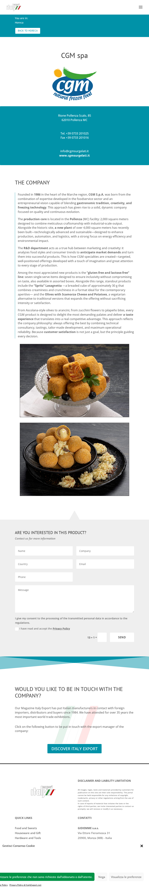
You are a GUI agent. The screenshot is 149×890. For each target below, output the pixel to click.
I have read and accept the (44, 628)
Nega (101, 877)
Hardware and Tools (28, 838)
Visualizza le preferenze (126, 877)
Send (122, 637)
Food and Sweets (26, 828)
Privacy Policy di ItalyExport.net (25, 885)
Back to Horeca (28, 30)
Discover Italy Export (74, 748)
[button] (142, 846)
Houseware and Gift (28, 833)
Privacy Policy (61, 628)
